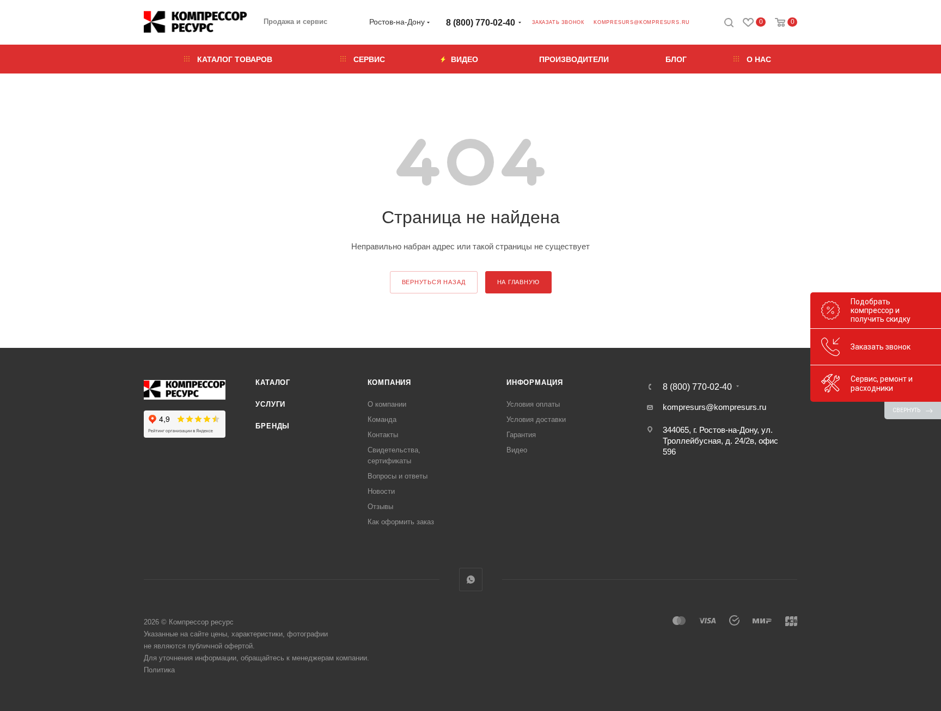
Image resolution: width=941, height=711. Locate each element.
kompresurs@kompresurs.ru (642, 22)
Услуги (270, 404)
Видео (516, 450)
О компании (387, 404)
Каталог (272, 382)
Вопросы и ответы (397, 476)
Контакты (383, 435)
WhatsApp (470, 579)
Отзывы (380, 506)
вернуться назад (434, 282)
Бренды (272, 426)
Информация (534, 382)
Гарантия (521, 435)
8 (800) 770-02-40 (480, 22)
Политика (159, 670)
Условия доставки (536, 419)
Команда (382, 419)
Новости (381, 491)
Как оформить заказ (401, 522)
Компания (389, 382)
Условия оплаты (533, 404)
